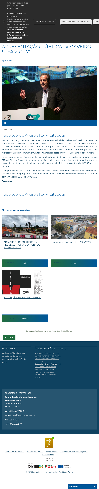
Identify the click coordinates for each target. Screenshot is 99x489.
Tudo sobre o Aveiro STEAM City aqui (33, 135)
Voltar (11, 338)
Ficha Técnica (52, 452)
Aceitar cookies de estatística (76, 22)
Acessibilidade (48, 455)
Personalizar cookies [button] (44, 22)
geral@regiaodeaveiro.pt (24, 415)
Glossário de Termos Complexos (74, 452)
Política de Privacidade (14, 452)
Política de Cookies (35, 452)
